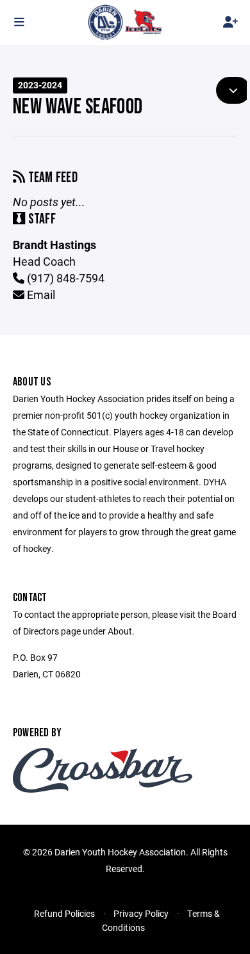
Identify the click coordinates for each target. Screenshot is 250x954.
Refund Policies (64, 913)
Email (39, 294)
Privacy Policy (141, 913)
